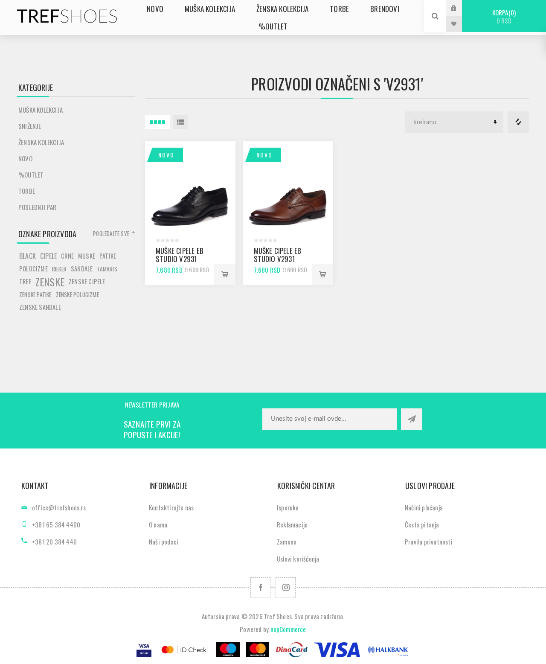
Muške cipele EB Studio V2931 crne (179, 258)
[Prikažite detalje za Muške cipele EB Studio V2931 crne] (190, 186)
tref (25, 281)
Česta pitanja (422, 524)
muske (86, 255)
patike (107, 255)
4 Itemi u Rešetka (157, 122)
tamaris (107, 269)
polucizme (33, 268)
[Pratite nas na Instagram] (286, 587)
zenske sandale (40, 307)
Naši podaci (163, 541)
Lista (180, 122)
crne (67, 255)
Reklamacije (292, 524)
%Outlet (31, 174)
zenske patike (35, 294)
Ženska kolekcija (41, 142)
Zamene (286, 541)
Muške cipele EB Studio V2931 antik (278, 258)
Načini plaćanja (424, 507)
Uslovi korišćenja (298, 558)
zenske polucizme (77, 294)
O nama (158, 524)
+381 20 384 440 (54, 541)
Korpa (503, 16)
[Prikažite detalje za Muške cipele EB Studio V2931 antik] (288, 186)
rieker (59, 269)
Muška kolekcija (40, 109)
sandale (82, 268)
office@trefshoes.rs (59, 507)
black (27, 256)
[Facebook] (260, 587)
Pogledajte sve (111, 233)
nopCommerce (288, 629)
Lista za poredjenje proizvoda (518, 122)
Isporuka (288, 507)
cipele (48, 256)
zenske (49, 281)
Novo (166, 154)
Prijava (460, 8)
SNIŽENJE (29, 126)
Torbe (26, 190)
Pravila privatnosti (429, 541)
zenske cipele (87, 281)
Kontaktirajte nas (171, 507)
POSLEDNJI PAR (37, 207)
